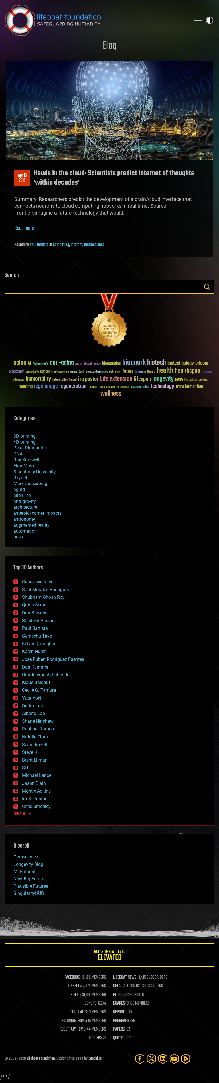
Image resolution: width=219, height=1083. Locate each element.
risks (102, 387)
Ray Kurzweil (26, 460)
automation (25, 531)
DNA (18, 454)
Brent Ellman (35, 760)
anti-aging (62, 363)
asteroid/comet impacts (37, 513)
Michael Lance (36, 775)
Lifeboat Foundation (41, 1058)
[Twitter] (151, 1059)
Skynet (20, 477)
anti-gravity (24, 501)
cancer (45, 372)
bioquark (134, 363)
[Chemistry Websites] (109, 322)
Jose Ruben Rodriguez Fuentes (53, 659)
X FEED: (75, 995)
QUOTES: (119, 1038)
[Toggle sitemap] (198, 20)
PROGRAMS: (122, 1021)
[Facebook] (140, 1059)
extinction (115, 372)
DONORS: (90, 1003)
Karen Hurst (34, 651)
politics (203, 380)
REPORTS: (120, 1012)
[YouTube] (174, 1059)
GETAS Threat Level (109, 956)
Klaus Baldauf (36, 682)
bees (18, 537)
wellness (110, 394)
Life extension (116, 379)
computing (61, 245)
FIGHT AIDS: (79, 1012)
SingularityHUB (28, 893)
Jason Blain (34, 783)
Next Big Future (28, 879)
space (125, 386)
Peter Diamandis (30, 448)
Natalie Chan (35, 737)
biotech (156, 363)
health (165, 371)
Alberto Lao (33, 713)
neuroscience (94, 245)
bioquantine (111, 363)
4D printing (24, 442)
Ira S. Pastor (34, 798)
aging (19, 363)
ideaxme (18, 380)
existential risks (97, 372)
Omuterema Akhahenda (46, 674)
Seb (26, 767)
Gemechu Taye (37, 636)
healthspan (187, 371)
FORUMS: (95, 1038)
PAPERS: (119, 1029)
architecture (25, 507)
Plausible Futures (30, 886)
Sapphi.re (95, 1058)
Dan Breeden (35, 613)
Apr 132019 (22, 178)
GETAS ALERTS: (124, 986)
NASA (179, 380)
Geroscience (25, 857)
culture (73, 372)
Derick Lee (32, 706)
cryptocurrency (60, 372)
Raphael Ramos (38, 729)
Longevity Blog (28, 864)
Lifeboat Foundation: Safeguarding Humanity (95, 20)
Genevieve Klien (38, 582)
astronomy (24, 519)
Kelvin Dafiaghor (39, 643)
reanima (26, 386)
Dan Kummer (35, 667)
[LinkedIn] (162, 1059)
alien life (22, 495)
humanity (207, 372)
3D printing (24, 436)
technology (162, 386)
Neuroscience (190, 380)
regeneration (72, 386)
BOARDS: (119, 1003)
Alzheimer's (40, 364)
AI (29, 363)
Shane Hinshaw (38, 721)
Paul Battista (39, 245)
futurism (140, 372)
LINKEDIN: (75, 986)
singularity (112, 387)
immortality (38, 379)
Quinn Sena (33, 605)
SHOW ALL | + (22, 814)
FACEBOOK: (72, 977)
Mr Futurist (24, 871)
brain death (32, 372)
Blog (109, 46)
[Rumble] (185, 1059)
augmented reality (31, 525)
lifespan (142, 379)
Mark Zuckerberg (30, 483)
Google (151, 372)
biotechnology (180, 363)
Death (81, 372)
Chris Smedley (36, 806)
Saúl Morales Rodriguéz (46, 589)
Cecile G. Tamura (39, 690)
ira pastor (88, 379)
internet (76, 245)
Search (207, 287)
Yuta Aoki (31, 698)
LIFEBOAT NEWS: (125, 977)
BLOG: (117, 995)
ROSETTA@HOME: (73, 1029)
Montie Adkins (36, 791)
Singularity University (34, 472)
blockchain (16, 372)
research (93, 387)
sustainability (140, 387)
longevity (163, 379)
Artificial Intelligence (88, 364)
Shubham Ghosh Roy (43, 597)
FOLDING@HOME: (74, 1021)
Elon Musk (24, 466)
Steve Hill (31, 752)
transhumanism (189, 386)
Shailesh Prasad (38, 620)
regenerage (46, 386)
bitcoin (201, 363)
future (128, 371)
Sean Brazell (34, 744)
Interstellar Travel (64, 380)
